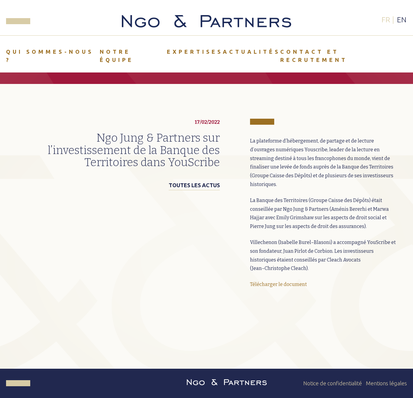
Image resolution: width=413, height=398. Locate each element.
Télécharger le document (278, 284)
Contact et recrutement (313, 56)
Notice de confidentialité (332, 383)
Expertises (195, 52)
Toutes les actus (194, 185)
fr (386, 19)
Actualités (251, 52)
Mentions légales (386, 383)
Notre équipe (117, 56)
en (401, 19)
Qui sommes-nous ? (49, 56)
